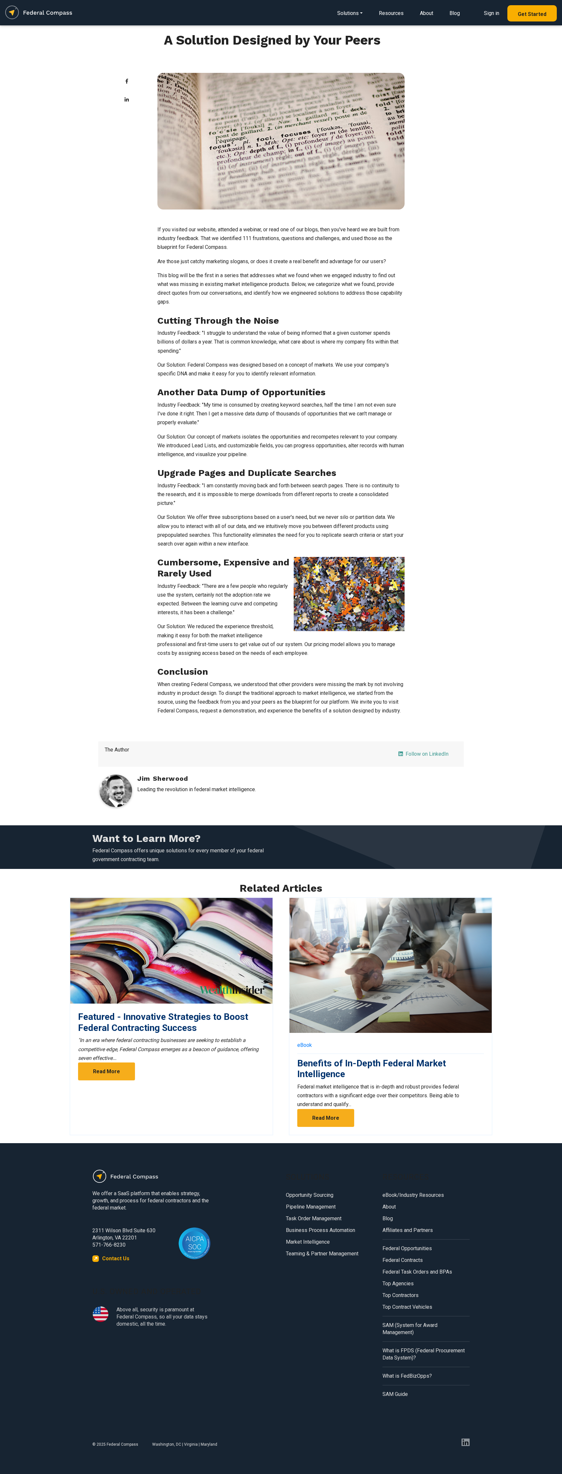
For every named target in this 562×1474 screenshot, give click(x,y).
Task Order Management (313, 1218)
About (426, 13)
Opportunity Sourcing (309, 1195)
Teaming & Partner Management (322, 1254)
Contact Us (115, 1258)
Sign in (491, 13)
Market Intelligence (308, 1242)
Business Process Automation (320, 1230)
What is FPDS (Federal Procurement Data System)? (423, 1354)
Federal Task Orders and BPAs (417, 1272)
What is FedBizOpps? (407, 1376)
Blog (454, 13)
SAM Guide (395, 1394)
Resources (391, 13)
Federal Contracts (402, 1260)
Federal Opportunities (407, 1248)
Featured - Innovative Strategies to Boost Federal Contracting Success (163, 1022)
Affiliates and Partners (407, 1230)
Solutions (348, 13)
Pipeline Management (311, 1207)
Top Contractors (400, 1295)
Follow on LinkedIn (427, 754)
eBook (304, 1045)
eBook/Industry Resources (413, 1195)
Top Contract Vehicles (407, 1307)
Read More (106, 1071)
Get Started (532, 14)
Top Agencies (398, 1283)
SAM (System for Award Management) (409, 1328)
